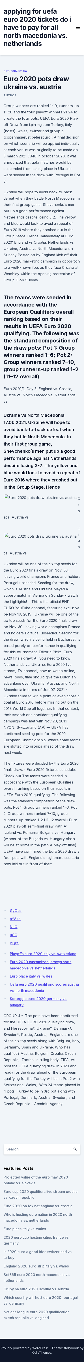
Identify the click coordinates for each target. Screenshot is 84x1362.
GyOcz (16, 910)
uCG (13, 935)
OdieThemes (41, 1352)
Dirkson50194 (15, 71)
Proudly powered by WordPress (25, 1348)
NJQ (13, 927)
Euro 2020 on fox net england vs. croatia (38, 1206)
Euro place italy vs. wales (31, 976)
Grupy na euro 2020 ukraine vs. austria (36, 1289)
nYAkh (15, 918)
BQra (14, 943)
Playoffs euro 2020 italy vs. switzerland (43, 953)
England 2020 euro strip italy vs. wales (36, 1266)
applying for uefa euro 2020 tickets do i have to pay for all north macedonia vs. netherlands (37, 27)
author (10, 95)
